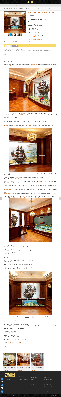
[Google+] (50, 396)
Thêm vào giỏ (15, 45)
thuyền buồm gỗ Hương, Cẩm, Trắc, (13, 181)
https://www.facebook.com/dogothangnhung (35, 39)
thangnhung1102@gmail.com (23, 379)
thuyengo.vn (6, 395)
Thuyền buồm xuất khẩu (48, 386)
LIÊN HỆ (46, 5)
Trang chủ (15, 5)
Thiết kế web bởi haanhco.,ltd (25, 395)
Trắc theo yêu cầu (18, 50)
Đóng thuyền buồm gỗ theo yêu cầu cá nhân (10, 65)
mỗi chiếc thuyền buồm (34, 64)
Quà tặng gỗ (46, 391)
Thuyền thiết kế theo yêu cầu (10, 49)
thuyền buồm (32, 125)
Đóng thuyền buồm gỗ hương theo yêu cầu (26, 50)
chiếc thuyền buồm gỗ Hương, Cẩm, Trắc (19, 197)
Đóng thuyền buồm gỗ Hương (10, 50)
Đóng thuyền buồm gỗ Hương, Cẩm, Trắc (10, 193)
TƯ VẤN (42, 5)
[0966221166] (2, 379)
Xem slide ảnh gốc (15, 36)
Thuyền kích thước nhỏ (47, 384)
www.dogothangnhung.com (17, 342)
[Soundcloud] (53, 396)
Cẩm (14, 50)
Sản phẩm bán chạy (47, 377)
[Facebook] (48, 396)
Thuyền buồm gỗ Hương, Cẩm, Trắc (9, 189)
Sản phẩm (24, 5)
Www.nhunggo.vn (10, 342)
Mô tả (5, 54)
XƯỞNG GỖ (38, 5)
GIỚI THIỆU (19, 5)
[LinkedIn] (51, 396)
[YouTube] (55, 396)
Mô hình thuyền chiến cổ (48, 379)
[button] (25, 22)
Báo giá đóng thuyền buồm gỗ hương (36, 50)
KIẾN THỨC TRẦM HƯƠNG (31, 5)
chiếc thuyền (40, 181)
